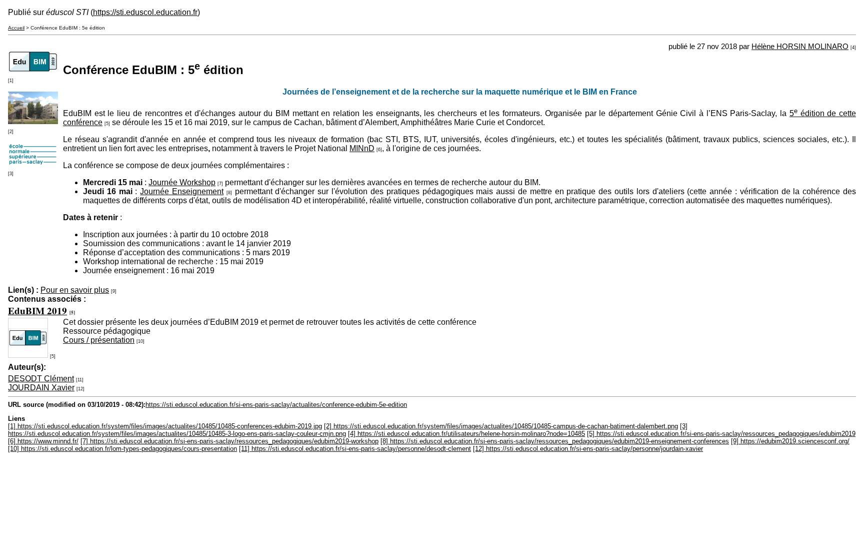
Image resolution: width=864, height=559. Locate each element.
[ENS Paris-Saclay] (33, 163)
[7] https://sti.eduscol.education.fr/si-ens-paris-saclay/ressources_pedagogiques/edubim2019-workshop (229, 441)
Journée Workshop (182, 182)
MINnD (362, 148)
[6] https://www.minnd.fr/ (43, 441)
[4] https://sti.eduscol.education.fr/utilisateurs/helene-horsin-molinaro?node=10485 (466, 433)
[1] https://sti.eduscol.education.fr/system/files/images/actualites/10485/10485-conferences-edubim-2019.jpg (165, 426)
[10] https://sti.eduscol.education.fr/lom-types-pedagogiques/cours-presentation (122, 448)
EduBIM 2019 (37, 311)
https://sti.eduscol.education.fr (145, 12)
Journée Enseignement (182, 191)
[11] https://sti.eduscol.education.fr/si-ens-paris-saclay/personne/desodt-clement (355, 448)
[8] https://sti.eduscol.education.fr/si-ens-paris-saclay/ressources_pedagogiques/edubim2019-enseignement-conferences (554, 441)
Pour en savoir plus (74, 290)
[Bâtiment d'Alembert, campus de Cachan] (33, 121)
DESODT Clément (41, 378)
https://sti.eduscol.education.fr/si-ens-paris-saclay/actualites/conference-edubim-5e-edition (276, 404)
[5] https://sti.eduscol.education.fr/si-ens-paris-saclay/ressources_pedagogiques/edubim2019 (721, 433)
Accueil (16, 28)
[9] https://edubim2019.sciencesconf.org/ (790, 441)
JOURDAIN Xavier (41, 387)
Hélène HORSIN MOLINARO (800, 47)
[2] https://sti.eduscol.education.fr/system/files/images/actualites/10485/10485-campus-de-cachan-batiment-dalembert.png (501, 426)
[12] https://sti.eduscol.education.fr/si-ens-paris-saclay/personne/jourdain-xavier (588, 448)
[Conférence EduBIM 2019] (33, 70)
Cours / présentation (98, 340)
